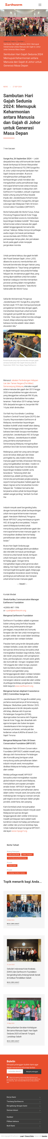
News (5, 87)
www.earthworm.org (24, 686)
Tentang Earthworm (15, 1101)
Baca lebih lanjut (13, 924)
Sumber (21, 41)
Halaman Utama (10, 41)
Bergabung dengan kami (17, 1106)
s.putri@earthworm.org (16, 610)
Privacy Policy (29, 1136)
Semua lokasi (12, 1110)
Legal (22, 1136)
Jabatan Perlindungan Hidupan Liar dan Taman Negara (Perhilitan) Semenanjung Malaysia (20, 383)
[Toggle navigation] (40, 5)
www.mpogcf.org (19, 831)
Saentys (44, 1136)
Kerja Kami (11, 1097)
